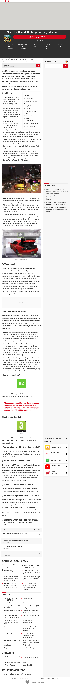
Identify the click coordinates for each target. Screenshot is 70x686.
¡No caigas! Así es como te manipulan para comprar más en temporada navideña (56, 197)
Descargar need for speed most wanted (31, 571)
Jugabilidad (29, 98)
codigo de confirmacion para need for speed (15, 540)
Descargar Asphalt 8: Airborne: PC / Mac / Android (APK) (30, 629)
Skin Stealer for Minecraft (12, 657)
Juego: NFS (6, 536)
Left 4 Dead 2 (27, 665)
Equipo (22, 678)
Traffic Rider (27, 645)
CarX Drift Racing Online (31, 615)
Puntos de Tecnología (29, 120)
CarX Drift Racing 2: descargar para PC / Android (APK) (29, 635)
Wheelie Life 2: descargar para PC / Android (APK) (31, 641)
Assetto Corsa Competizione (27, 621)
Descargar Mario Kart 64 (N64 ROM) (10, 599)
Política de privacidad (41, 678)
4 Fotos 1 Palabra (9, 665)
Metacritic (5, 396)
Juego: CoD (6, 542)
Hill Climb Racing (28, 648)
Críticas (28, 108)
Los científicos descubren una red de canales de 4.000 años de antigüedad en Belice (56, 209)
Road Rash (7, 645)
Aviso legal (55, 678)
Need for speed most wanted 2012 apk (10, 584)
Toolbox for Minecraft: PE (12, 662)
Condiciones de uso (29, 678)
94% (24, 662)
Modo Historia (30, 126)
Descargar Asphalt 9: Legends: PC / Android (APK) (11, 622)
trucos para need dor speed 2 (11, 553)
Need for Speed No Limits (12, 640)
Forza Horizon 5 (28, 599)
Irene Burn (6, 65)
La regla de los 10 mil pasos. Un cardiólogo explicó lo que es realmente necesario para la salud (57, 191)
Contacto (49, 678)
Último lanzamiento (32, 123)
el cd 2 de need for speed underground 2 (14, 546)
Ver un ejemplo (64, 68)
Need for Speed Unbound (16, 491)
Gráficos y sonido (31, 101)
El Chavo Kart (8, 633)
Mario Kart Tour (9, 627)
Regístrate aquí (15, 678)
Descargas (14, 59)
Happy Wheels (8, 648)
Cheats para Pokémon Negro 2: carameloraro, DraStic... (11, 578)
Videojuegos (22, 59)
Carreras (30, 59)
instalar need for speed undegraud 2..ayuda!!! (16, 533)
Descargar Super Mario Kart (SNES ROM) (30, 611)
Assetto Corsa (8, 603)
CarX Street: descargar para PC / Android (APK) (11, 616)
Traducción (29, 116)
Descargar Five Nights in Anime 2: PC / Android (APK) (31, 585)
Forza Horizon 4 (28, 603)
